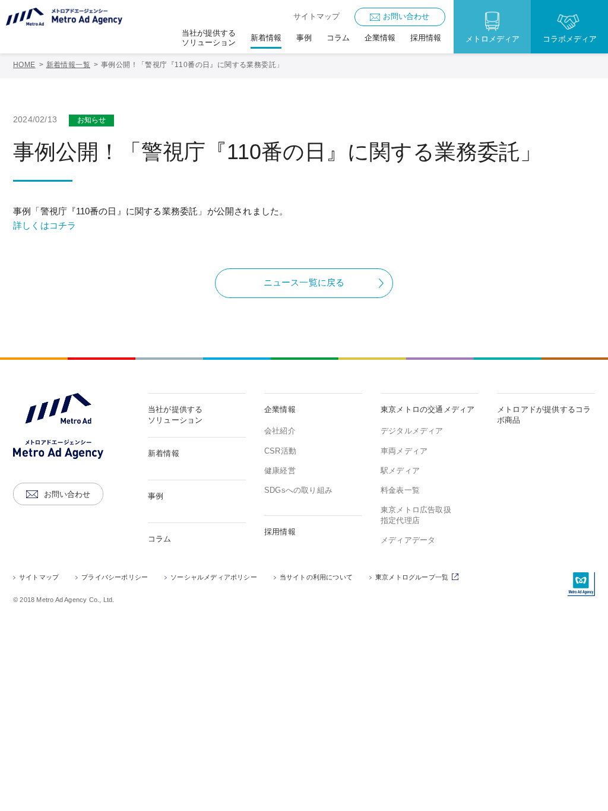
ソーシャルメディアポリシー (213, 577)
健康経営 (280, 470)
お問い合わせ (406, 16)
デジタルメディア (412, 430)
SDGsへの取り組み (298, 490)
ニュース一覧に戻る (304, 282)
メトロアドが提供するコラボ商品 (544, 414)
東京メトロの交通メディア (427, 409)
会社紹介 (280, 430)
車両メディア (404, 450)
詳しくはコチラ (44, 225)
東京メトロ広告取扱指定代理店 (416, 515)
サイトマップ (316, 16)
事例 (155, 496)
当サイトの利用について (316, 577)
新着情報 (163, 453)
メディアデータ (408, 540)
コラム (160, 538)
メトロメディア (493, 38)
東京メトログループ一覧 (418, 578)
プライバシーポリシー (114, 577)
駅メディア (400, 470)
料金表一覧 (400, 490)
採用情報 (280, 531)
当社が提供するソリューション (175, 414)
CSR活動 (280, 450)
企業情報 (280, 409)
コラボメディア (570, 38)
